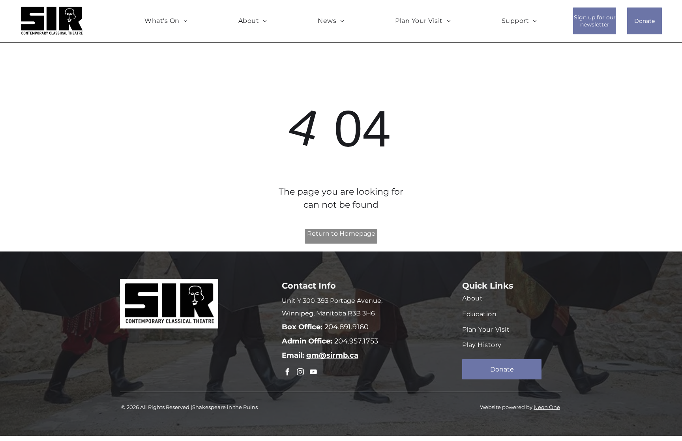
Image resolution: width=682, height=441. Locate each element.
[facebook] (287, 372)
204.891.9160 (345, 327)
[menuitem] (166, 21)
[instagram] (300, 372)
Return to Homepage (341, 233)
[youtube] (313, 372)
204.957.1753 (355, 341)
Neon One (547, 407)
